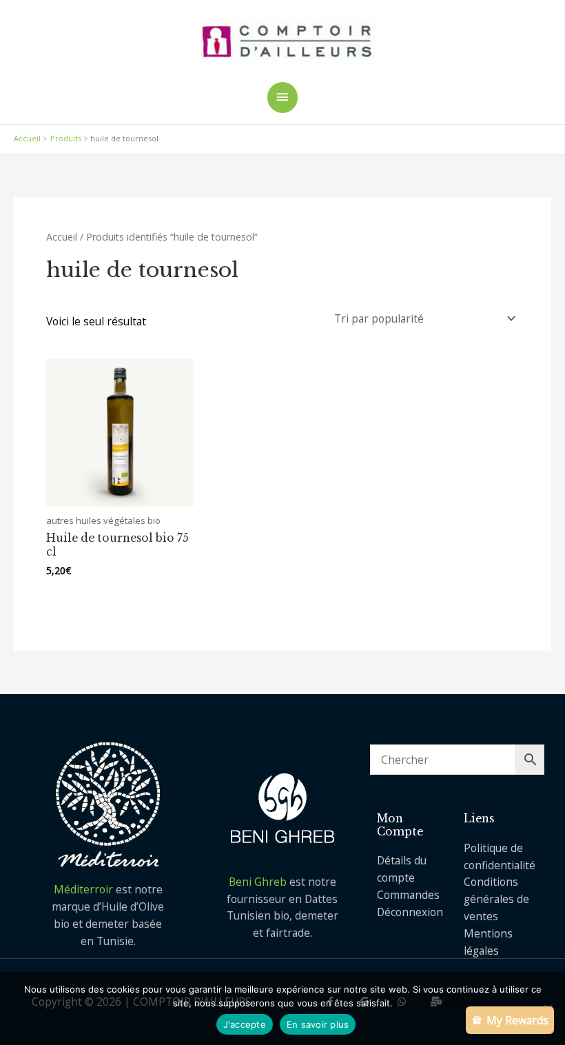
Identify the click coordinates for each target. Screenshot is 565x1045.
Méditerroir (85, 889)
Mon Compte (400, 825)
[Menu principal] (282, 98)
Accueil (61, 236)
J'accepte (244, 1024)
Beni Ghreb (258, 881)
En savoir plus (318, 1024)
